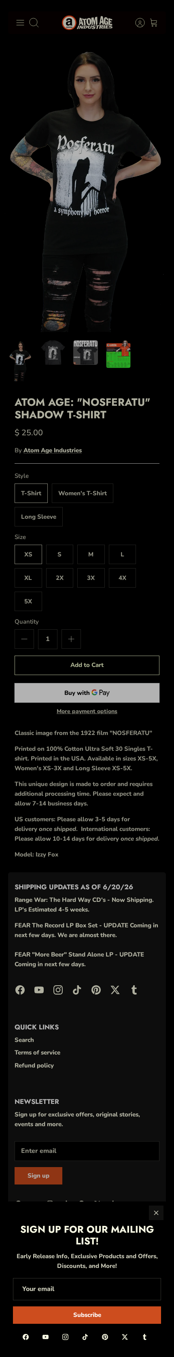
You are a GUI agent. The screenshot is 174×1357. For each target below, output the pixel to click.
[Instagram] (65, 1337)
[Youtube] (45, 1337)
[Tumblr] (145, 1337)
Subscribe (87, 1315)
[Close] (156, 1213)
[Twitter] (125, 1337)
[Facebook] (26, 1337)
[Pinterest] (105, 1337)
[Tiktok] (85, 1337)
